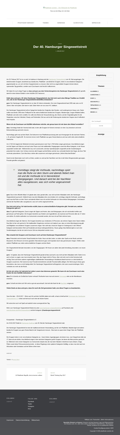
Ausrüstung (78, 23)
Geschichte (94, 101)
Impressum (96, 23)
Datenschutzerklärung (22, 420)
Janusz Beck (16, 359)
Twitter (30, 404)
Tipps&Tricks (94, 105)
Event (60, 43)
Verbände (61, 23)
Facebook (31, 401)
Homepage (62, 276)
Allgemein (93, 91)
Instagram (31, 406)
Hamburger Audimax (28, 323)
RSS (29, 409)
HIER (111, 428)
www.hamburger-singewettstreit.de (50, 308)
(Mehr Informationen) (107, 419)
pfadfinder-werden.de (107, 431)
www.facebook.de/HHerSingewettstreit (18, 310)
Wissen (92, 112)
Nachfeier (64, 283)
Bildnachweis (36, 420)
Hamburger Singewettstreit (57, 79)
